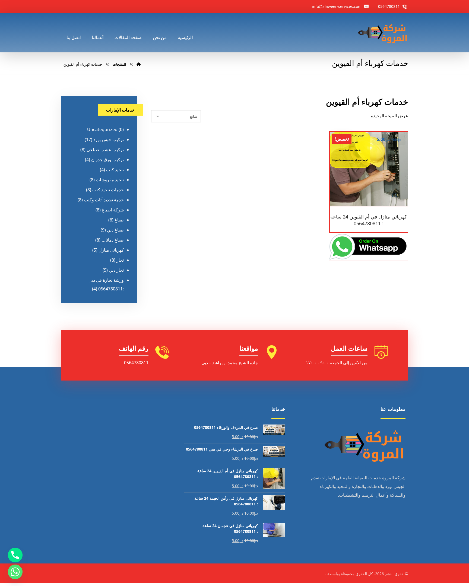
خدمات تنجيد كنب (108, 190)
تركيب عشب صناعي (105, 150)
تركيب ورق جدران (107, 160)
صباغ (119, 220)
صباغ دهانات (113, 240)
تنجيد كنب (115, 170)
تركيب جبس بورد (108, 139)
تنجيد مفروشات (110, 180)
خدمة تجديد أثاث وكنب (104, 200)
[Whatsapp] (15, 572)
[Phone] (15, 555)
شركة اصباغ (113, 210)
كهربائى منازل (111, 250)
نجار (120, 260)
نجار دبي (116, 270)
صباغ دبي (115, 230)
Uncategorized (102, 129)
